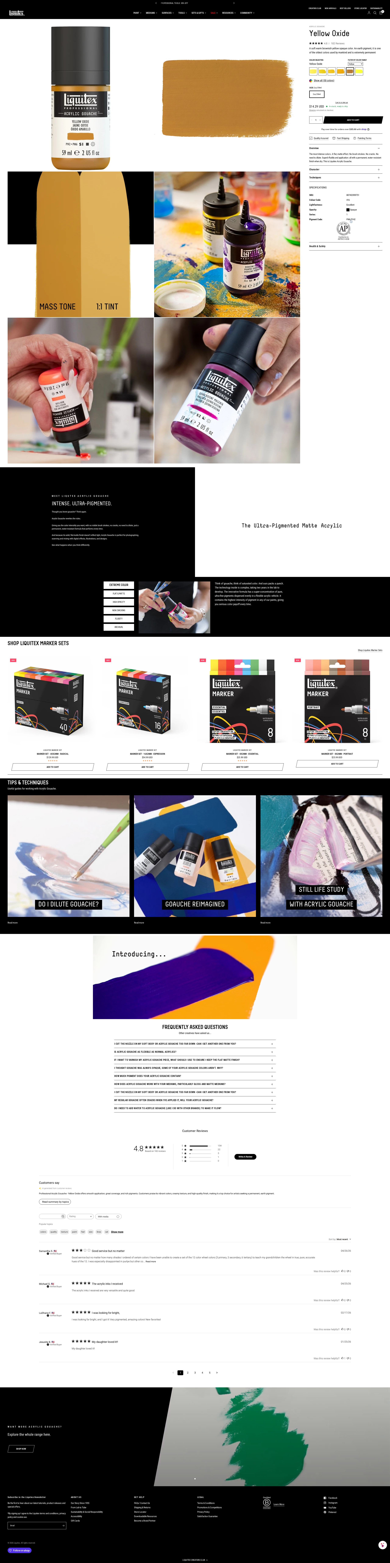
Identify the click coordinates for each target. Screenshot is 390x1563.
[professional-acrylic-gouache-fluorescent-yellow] (359, 71)
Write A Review (245, 1156)
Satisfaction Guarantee (207, 1516)
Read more (151, 1261)
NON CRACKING (118, 610)
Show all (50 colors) (324, 80)
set (106, 1232)
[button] (195, 1560)
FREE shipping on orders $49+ (228, 3)
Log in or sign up (341, 103)
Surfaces (167, 13)
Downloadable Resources (145, 1516)
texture (64, 1232)
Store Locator (140, 1512)
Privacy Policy (203, 1512)
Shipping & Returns (142, 1507)
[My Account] (369, 12)
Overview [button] (314, 148)
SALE (213, 13)
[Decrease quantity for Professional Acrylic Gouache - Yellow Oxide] (311, 119)
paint (74, 1232)
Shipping (312, 110)
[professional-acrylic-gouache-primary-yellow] (322, 71)
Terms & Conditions (206, 1503)
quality (53, 1232)
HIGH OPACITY (119, 602)
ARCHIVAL (119, 627)
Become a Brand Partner (145, 1520)
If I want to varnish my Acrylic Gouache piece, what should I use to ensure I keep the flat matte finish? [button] (177, 1059)
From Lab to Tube (78, 1507)
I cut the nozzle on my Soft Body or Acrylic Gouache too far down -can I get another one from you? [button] (175, 1043)
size (90, 1232)
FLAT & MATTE (119, 594)
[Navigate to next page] (217, 1372)
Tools (181, 13)
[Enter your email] (63, 1525)
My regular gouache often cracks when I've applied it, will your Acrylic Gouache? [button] (163, 1100)
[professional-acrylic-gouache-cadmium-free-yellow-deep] (341, 71)
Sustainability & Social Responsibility (87, 1512)
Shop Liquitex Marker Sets (370, 650)
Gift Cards (75, 1520)
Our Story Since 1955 (80, 1503)
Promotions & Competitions (209, 1507)
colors (43, 1232)
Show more (117, 1231)
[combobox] (80, 1216)
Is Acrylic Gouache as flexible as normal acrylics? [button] (145, 1051)
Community (246, 13)
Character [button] (314, 169)
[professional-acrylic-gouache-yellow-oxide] (350, 71)
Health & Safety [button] (317, 246)
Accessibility (76, 1516)
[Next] (234, 3)
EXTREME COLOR (118, 585)
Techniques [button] (315, 177)
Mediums (150, 13)
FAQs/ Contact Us (142, 1503)
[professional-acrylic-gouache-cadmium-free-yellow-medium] (332, 71)
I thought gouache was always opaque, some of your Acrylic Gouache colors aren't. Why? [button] (168, 1068)
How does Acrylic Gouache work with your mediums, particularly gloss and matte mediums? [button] (170, 1084)
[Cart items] (380, 12)
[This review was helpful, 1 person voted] (342, 1358)
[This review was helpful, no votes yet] (342, 1271)
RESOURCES (227, 13)
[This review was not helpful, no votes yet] (348, 1271)
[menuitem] (137, 13)
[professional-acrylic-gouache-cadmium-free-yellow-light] (313, 71)
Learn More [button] (279, 1504)
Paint (136, 13)
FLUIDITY (118, 619)
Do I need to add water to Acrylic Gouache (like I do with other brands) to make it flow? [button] (167, 1108)
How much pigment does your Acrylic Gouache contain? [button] (147, 1076)
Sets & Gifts (197, 13)
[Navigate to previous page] (173, 1372)
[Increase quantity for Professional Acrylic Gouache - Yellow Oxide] (320, 119)
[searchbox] (49, 1216)
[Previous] (156, 3)
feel (83, 1232)
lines (99, 1232)
